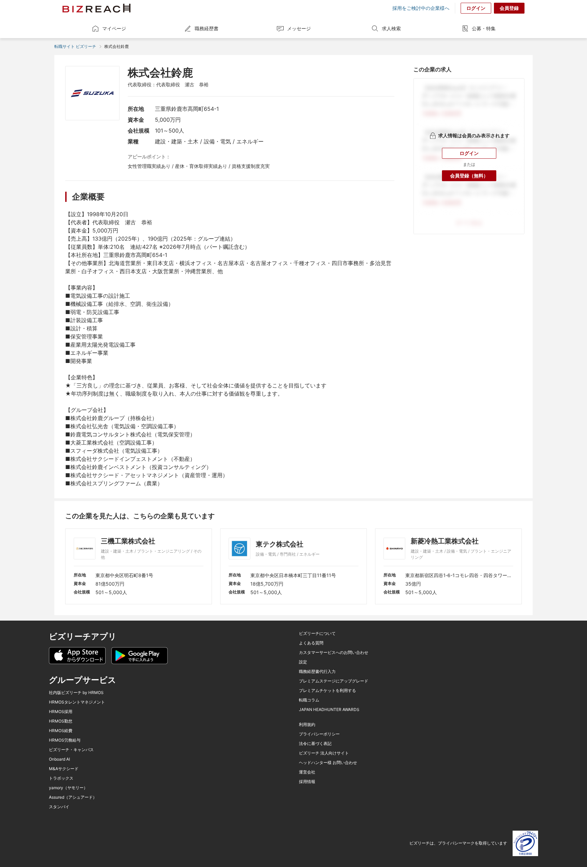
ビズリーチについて (317, 633)
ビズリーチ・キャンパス (71, 750)
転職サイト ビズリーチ (75, 46)
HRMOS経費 (60, 731)
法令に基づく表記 (315, 744)
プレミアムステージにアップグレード (333, 681)
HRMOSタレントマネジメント (77, 702)
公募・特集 (484, 28)
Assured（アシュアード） (73, 797)
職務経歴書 (206, 28)
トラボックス (61, 778)
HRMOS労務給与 (65, 740)
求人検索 (391, 28)
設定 (303, 662)
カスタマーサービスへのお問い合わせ (333, 653)
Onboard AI (59, 759)
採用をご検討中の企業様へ (420, 8)
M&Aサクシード (63, 769)
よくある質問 (311, 643)
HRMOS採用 (60, 712)
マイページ (114, 28)
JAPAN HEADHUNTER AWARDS (329, 710)
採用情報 (307, 782)
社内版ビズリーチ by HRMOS (76, 693)
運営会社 (307, 772)
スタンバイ (59, 807)
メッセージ (299, 28)
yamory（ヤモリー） (68, 788)
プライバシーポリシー (319, 734)
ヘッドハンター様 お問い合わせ (328, 763)
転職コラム (309, 700)
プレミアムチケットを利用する (327, 691)
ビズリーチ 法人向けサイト (324, 753)
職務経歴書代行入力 (317, 672)
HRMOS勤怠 (60, 721)
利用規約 (307, 725)
